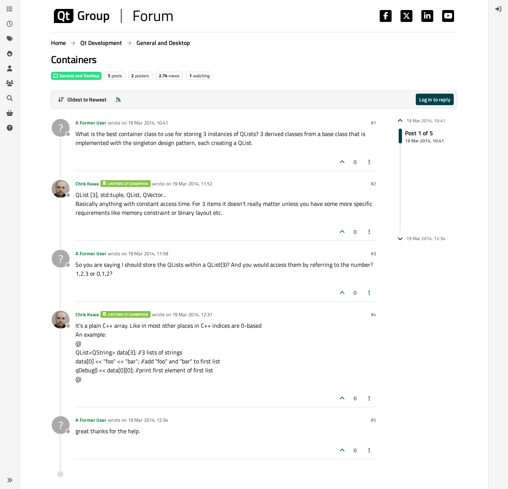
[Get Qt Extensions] (9, 113)
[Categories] (9, 9)
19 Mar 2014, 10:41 (148, 122)
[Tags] (9, 39)
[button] (9, 480)
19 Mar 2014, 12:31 (192, 314)
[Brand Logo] (113, 16)
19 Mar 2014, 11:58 (148, 253)
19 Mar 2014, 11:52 (192, 183)
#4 (373, 314)
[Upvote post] (342, 162)
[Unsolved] (9, 128)
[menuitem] (498, 9)
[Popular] (9, 53)
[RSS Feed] (118, 99)
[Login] (498, 9)
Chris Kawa (87, 183)
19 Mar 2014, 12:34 (148, 420)
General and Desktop (79, 75)
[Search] (9, 98)
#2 (373, 183)
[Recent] (9, 24)
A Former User (90, 122)
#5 (373, 420)
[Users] (9, 68)
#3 (373, 253)
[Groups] (9, 83)
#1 (373, 122)
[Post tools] (369, 162)
